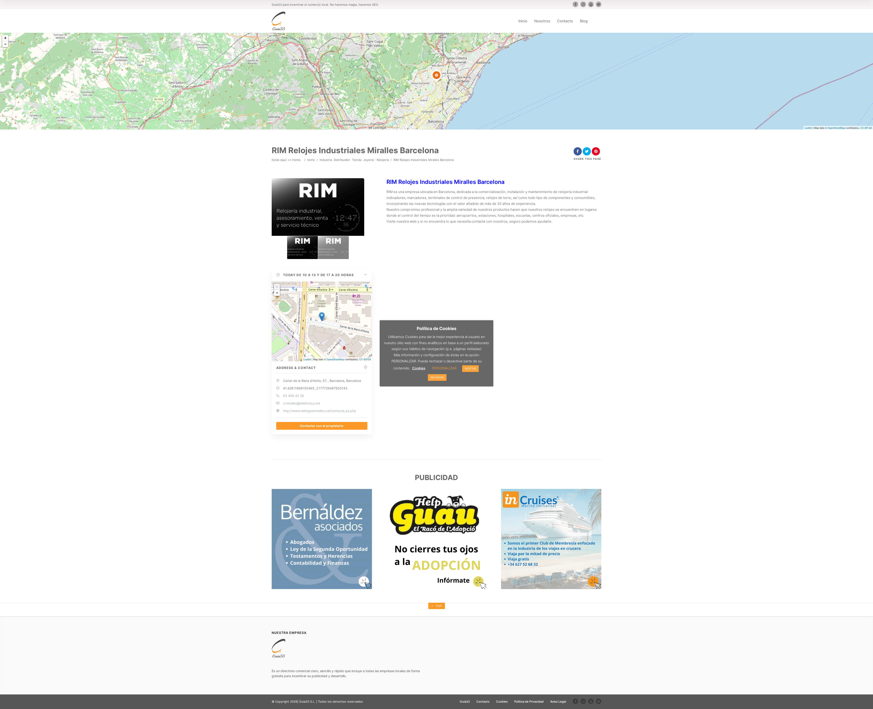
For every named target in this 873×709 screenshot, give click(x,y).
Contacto (565, 21)
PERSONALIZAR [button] (444, 368)
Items (311, 160)
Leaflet (808, 128)
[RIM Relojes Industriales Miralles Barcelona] (302, 247)
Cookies (502, 701)
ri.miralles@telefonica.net (301, 403)
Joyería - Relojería (376, 160)
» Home (295, 160)
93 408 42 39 (293, 396)
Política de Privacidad (529, 701)
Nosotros (542, 21)
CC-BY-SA (866, 128)
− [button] (5, 44)
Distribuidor (342, 160)
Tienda (356, 160)
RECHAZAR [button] (437, 377)
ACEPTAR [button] (470, 368)
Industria (326, 160)
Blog (584, 21)
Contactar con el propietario (322, 426)
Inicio (522, 21)
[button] (321, 275)
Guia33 (465, 701)
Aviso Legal (558, 701)
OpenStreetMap (836, 128)
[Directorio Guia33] (278, 21)
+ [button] (5, 38)
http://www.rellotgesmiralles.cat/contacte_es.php (319, 411)
